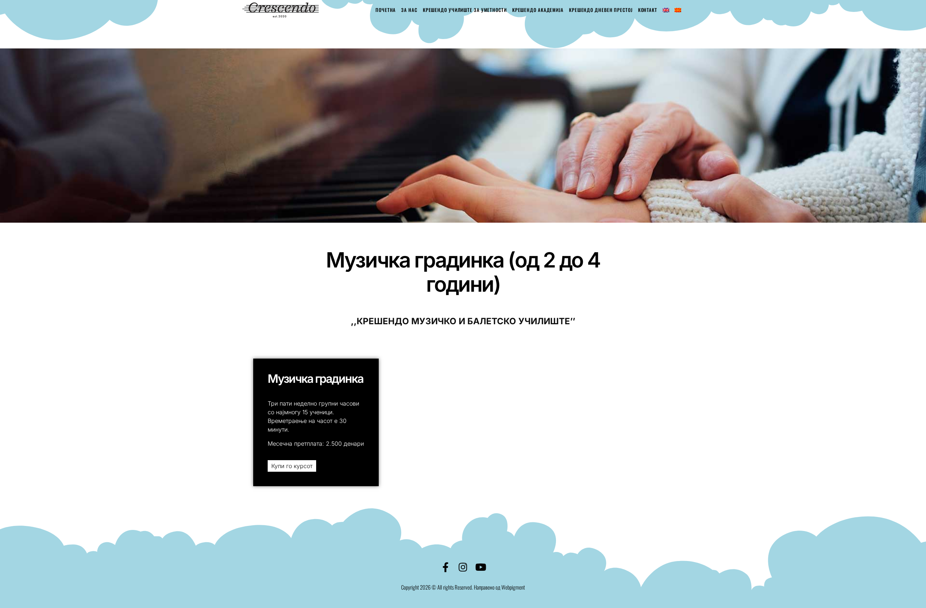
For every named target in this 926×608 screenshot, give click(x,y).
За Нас (409, 9)
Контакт (647, 9)
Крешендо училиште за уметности (465, 9)
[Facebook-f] (445, 567)
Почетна (385, 9)
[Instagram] (463, 567)
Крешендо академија (538, 9)
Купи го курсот (292, 466)
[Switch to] (666, 10)
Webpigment (513, 587)
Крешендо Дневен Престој (601, 9)
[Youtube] (481, 567)
